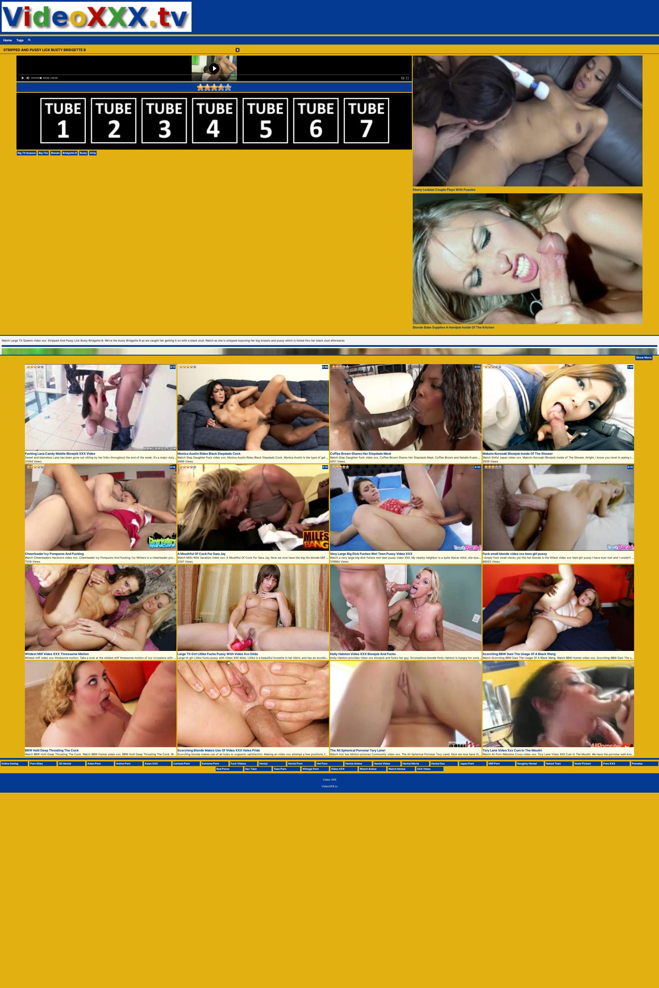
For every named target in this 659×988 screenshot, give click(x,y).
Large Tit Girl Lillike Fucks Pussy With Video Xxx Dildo (217, 654)
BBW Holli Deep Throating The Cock (52, 750)
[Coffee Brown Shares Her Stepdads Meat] (406, 449)
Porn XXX (609, 763)
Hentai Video (382, 763)
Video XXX (338, 769)
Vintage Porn (310, 769)
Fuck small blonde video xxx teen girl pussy (515, 554)
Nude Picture (583, 763)
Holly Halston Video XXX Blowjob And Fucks (363, 654)
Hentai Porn (295, 763)
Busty (83, 153)
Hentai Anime (353, 763)
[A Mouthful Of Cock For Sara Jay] (253, 549)
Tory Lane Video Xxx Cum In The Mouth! (512, 750)
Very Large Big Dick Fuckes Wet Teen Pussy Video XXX (371, 554)
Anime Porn (123, 763)
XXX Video (424, 769)
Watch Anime (368, 769)
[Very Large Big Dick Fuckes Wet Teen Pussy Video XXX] (406, 549)
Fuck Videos (238, 763)
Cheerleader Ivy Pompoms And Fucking (54, 554)
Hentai (263, 763)
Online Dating (9, 763)
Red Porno (222, 769)
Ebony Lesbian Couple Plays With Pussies (444, 189)
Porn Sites (36, 763)
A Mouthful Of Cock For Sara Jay (201, 554)
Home (7, 40)
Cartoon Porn (181, 763)
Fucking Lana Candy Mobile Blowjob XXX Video (60, 453)
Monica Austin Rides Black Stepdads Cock (208, 453)
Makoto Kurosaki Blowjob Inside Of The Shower (518, 453)
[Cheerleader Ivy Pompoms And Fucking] (100, 549)
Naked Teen (553, 763)
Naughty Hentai (527, 763)
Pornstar (637, 763)
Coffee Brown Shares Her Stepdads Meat (360, 453)
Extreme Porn (210, 763)
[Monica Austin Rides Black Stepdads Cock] (253, 449)
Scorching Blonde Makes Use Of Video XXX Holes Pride (218, 750)
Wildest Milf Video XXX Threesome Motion (57, 654)
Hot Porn (322, 763)
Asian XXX (151, 763)
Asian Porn (94, 763)
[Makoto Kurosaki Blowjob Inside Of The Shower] (558, 449)
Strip (93, 153)
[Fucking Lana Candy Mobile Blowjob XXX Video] (100, 449)
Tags (20, 40)
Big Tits (43, 153)
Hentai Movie (411, 763)
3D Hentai (65, 763)
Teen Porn (280, 769)
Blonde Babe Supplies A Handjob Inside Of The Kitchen (453, 327)
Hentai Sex (438, 763)
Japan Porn (467, 763)
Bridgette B (70, 153)
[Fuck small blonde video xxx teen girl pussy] (558, 549)
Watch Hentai (396, 769)
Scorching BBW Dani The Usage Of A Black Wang (519, 654)
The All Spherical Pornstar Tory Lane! (357, 750)
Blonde (55, 153)
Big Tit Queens (27, 153)
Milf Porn (494, 763)
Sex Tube (251, 769)
